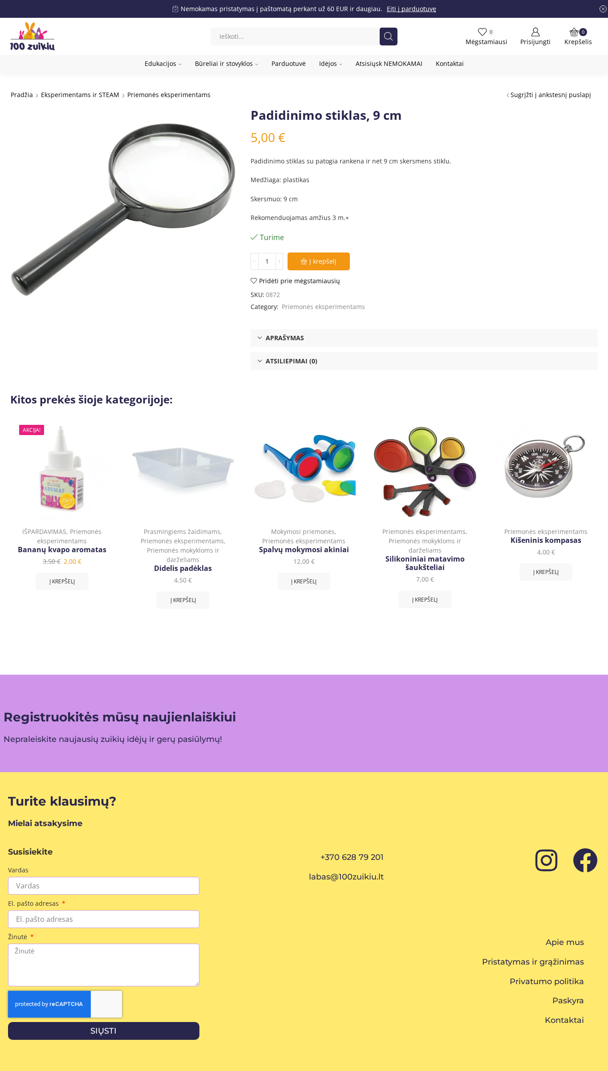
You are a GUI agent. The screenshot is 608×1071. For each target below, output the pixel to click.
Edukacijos (160, 63)
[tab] (424, 338)
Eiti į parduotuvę (411, 8)
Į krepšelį (322, 261)
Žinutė (18, 937)
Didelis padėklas (183, 568)
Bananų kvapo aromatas (62, 550)
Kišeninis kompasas (546, 540)
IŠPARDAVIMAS (44, 531)
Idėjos (328, 63)
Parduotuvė (289, 63)
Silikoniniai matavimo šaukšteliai (425, 563)
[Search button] (388, 36)
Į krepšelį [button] (62, 581)
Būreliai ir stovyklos (224, 63)
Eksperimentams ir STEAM (80, 94)
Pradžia (22, 94)
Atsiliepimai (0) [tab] (291, 361)
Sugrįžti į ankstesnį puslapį (551, 94)
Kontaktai (450, 63)
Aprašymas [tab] (285, 338)
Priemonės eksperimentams (169, 94)
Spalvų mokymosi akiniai (304, 550)
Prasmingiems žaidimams (182, 531)
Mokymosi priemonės (303, 531)
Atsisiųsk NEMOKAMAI (389, 63)
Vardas (18, 870)
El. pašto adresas (34, 903)
